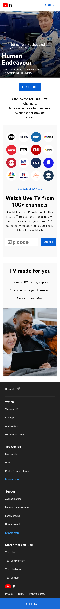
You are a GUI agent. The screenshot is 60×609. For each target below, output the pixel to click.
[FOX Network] (36, 137)
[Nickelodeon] (36, 175)
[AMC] (24, 150)
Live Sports (11, 454)
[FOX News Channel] (24, 163)
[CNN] (36, 150)
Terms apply (30, 117)
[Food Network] (11, 163)
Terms (21, 594)
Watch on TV (12, 409)
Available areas (13, 499)
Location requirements (17, 507)
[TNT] (48, 175)
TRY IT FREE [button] (30, 87)
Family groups (12, 516)
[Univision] (48, 163)
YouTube (10, 552)
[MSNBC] (11, 175)
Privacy (9, 594)
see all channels (30, 188)
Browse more (12, 479)
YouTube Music (13, 569)
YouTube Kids (12, 577)
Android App (11, 426)
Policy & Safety (37, 594)
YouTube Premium (15, 560)
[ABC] (11, 137)
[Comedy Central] (48, 150)
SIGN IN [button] (50, 5)
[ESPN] (11, 150)
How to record (12, 524)
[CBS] (24, 137)
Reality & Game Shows (17, 471)
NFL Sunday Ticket (15, 434)
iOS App (9, 417)
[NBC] (48, 137)
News (8, 462)
